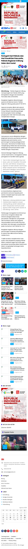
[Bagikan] (25, 66)
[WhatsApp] (25, 271)
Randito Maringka (7, 499)
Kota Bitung (10, 255)
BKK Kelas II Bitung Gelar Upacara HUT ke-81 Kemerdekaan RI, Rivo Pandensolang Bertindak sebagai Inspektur (20, 302)
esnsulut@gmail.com (9, 472)
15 (21, 515)
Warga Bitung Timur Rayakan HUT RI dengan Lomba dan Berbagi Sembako (7, 288)
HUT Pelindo (11, 257)
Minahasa (3, 481)
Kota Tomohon (5, 483)
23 (24, 517)
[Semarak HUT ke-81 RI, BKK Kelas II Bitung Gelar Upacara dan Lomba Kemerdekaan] (7, 296)
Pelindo (18, 255)
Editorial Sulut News (6, 488)
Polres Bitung (6, 504)
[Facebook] (16, 271)
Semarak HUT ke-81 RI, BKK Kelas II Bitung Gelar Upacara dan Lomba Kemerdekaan (7, 302)
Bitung (3, 53)
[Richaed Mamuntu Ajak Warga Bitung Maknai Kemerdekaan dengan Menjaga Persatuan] (21, 310)
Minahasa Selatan (8, 502)
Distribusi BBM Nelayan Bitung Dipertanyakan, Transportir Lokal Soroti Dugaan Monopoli (19, 288)
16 (24, 515)
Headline (3, 486)
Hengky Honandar (7, 497)
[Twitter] (19, 271)
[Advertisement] (14, 535)
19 (10, 517)
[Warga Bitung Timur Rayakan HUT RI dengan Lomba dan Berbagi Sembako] (7, 281)
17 (3, 517)
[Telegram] (22, 271)
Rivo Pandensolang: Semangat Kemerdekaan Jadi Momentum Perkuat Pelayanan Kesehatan (6, 317)
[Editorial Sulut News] (9, 28)
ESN (2, 66)
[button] (20, 28)
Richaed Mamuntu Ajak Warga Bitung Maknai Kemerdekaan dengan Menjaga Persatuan (20, 317)
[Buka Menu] (23, 28)
